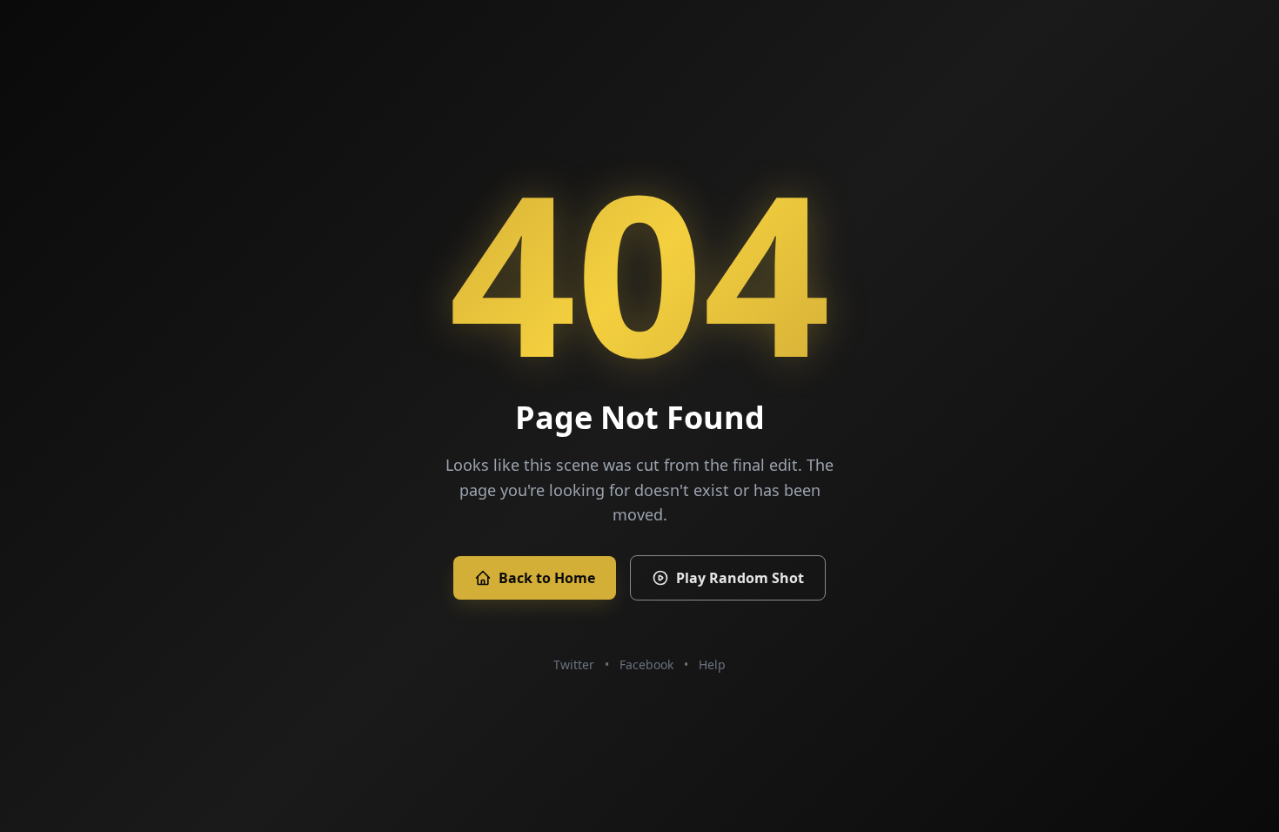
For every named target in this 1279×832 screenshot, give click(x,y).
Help (712, 664)
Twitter (573, 664)
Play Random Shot (740, 577)
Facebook (646, 664)
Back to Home (547, 577)
